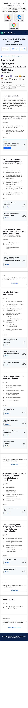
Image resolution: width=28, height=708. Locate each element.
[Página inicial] (1, 56)
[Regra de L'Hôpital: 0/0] (9, 88)
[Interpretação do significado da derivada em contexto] (2, 85)
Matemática (7, 56)
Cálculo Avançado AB (17, 56)
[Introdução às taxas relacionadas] (20, 85)
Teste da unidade (6, 618)
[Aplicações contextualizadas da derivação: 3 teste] (13, 88)
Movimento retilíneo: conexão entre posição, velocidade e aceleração (13, 162)
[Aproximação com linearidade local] (6, 88)
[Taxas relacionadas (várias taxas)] (22, 85)
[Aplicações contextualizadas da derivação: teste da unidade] (15, 88)
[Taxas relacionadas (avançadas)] (2, 88)
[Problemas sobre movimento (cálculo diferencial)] (6, 85)
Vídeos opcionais (10, 599)
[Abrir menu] (26, 33)
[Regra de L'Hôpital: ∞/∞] (11, 88)
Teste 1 (4, 275)
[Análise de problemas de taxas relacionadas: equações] (15, 85)
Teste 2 (4, 457)
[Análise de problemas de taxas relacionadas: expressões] (13, 85)
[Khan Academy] (7, 32)
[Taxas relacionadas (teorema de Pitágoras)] (24, 85)
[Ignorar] (25, 1)
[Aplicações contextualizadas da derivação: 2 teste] (4, 88)
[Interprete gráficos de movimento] (4, 85)
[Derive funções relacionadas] (17, 85)
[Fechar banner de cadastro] (25, 38)
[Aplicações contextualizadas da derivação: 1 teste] (11, 85)
